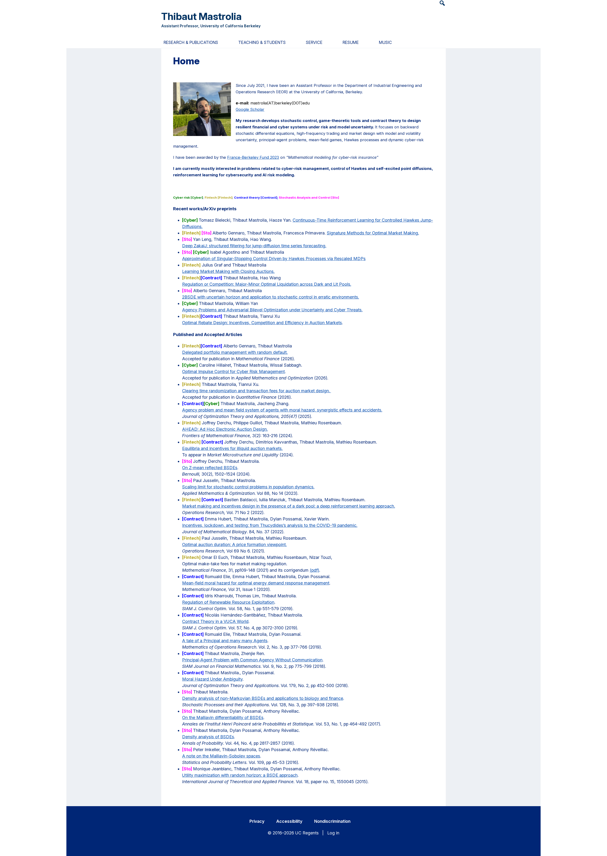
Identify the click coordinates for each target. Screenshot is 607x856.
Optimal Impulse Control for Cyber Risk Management (233, 371)
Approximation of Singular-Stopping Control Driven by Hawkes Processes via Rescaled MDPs (274, 258)
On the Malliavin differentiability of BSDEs (222, 717)
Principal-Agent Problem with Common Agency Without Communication (252, 659)
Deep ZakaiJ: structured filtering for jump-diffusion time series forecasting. (254, 245)
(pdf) (314, 570)
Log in (333, 832)
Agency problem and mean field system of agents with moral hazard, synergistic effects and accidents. (282, 409)
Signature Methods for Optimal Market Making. (373, 232)
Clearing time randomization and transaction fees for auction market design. (256, 390)
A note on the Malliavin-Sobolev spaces (221, 755)
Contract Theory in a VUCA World (215, 621)
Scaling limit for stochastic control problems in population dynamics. (248, 486)
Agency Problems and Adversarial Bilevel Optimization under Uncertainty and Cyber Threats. (272, 309)
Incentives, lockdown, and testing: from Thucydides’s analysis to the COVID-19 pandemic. (269, 525)
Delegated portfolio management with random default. (235, 352)
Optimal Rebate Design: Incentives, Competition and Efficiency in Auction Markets (262, 322)
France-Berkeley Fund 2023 (253, 157)
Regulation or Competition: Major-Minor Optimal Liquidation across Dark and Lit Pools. (266, 284)
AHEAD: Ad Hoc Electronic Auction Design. (225, 429)
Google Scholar (250, 109)
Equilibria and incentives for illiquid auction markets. (232, 448)
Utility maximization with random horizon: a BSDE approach (240, 775)
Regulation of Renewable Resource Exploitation (228, 602)
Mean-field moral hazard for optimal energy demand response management (255, 582)
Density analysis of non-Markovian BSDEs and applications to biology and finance (262, 698)
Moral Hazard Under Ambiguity (212, 679)
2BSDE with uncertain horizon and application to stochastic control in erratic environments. (270, 297)
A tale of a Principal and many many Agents (224, 640)
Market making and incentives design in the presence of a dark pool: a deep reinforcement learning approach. (288, 506)
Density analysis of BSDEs (208, 736)
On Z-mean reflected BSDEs (209, 467)
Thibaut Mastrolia (201, 16)
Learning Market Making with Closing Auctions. (228, 271)
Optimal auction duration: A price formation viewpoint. (234, 544)
